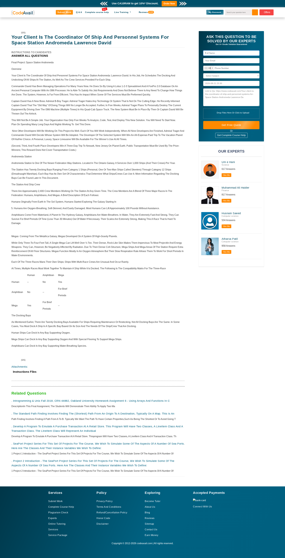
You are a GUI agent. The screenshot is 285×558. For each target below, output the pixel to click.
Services (53, 529)
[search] (255, 12)
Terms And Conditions (108, 507)
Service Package (57, 535)
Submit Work (64, 12)
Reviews (144, 12)
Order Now (169, 3)
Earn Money (151, 535)
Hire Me (226, 175)
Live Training (121, 12)
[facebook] (194, 512)
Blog (147, 512)
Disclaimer (102, 524)
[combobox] (208, 68)
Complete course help (97, 12)
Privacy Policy (104, 501)
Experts (52, 518)
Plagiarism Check (58, 512)
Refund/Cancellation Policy (111, 512)
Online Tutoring (57, 524)
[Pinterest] (198, 512)
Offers (267, 12)
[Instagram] (201, 512)
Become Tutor (152, 501)
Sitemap (149, 524)
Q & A (79, 12)
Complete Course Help (61, 507)
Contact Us (151, 529)
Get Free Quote (231, 125)
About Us (150, 507)
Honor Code (103, 518)
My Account (215, 12)
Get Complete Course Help (231, 135)
